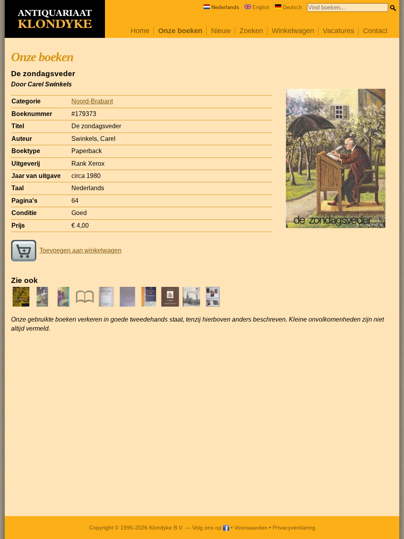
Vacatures (338, 31)
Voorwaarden (250, 527)
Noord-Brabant (92, 101)
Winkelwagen (293, 31)
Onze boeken (180, 31)
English (260, 7)
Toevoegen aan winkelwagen (80, 250)
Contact (375, 31)
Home (140, 31)
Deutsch (292, 7)
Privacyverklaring (294, 527)
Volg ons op (207, 527)
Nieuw (221, 31)
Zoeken (251, 31)
